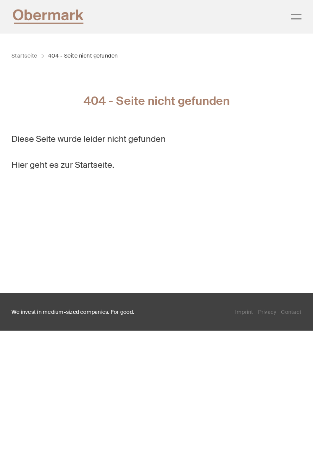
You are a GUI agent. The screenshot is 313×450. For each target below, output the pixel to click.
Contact (291, 312)
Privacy (267, 312)
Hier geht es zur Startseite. (62, 164)
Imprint (244, 312)
